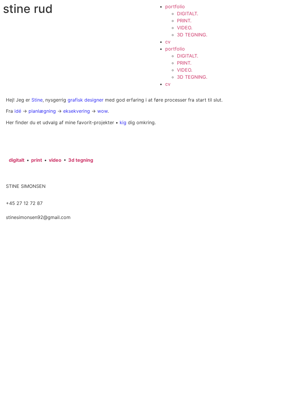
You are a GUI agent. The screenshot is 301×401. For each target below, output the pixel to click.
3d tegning (80, 160)
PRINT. (184, 20)
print (36, 160)
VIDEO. (184, 28)
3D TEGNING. (192, 35)
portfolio (175, 6)
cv (167, 42)
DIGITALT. (187, 13)
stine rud (28, 8)
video (55, 160)
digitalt (16, 160)
